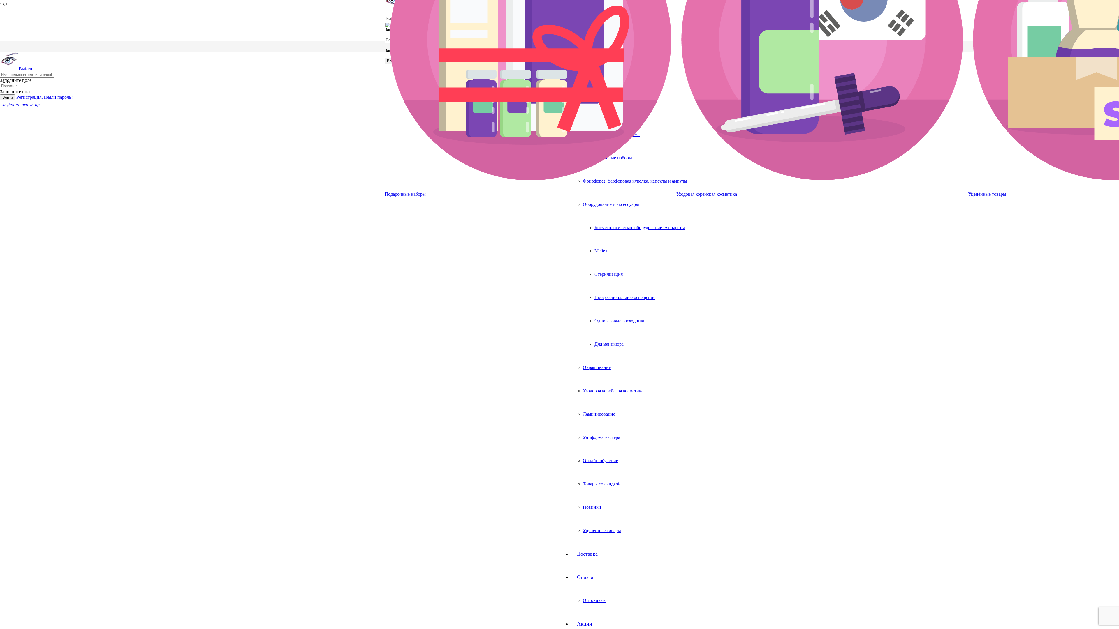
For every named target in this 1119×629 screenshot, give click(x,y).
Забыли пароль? (57, 97)
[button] (21, 104)
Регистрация (28, 97)
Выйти (25, 68)
